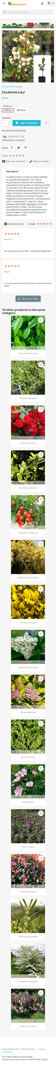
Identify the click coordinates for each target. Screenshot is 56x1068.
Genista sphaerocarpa (28, 577)
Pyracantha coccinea (28, 532)
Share (11, 147)
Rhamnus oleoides (28, 398)
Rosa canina (28, 802)
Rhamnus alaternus (28, 488)
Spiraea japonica (28, 712)
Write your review (40, 161)
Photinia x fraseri (28, 891)
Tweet (18, 147)
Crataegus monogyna (28, 981)
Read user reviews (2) (15, 161)
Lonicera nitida (28, 757)
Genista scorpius (28, 622)
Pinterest (25, 147)
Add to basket (26, 123)
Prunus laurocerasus (28, 353)
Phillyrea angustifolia (28, 936)
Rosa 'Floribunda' (28, 443)
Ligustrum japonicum (28, 667)
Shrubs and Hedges (12, 86)
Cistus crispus (28, 846)
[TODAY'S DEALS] (28, 25)
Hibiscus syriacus (28, 1026)
